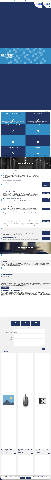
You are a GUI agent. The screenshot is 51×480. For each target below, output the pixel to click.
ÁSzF (29, 347)
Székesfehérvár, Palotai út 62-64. (11, 296)
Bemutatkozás (10, 111)
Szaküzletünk (21, 111)
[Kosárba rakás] (15, 453)
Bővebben (45, 185)
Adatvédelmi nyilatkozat (40, 347)
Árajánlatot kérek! (46, 183)
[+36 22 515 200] (15, 320)
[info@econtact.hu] (36, 320)
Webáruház (26, 111)
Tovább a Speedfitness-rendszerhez (46, 233)
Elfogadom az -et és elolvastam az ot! (34, 347)
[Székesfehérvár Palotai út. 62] (25, 320)
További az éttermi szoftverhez (46, 239)
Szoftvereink (15, 111)
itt (42, 476)
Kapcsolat (31, 111)
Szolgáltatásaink (4, 111)
